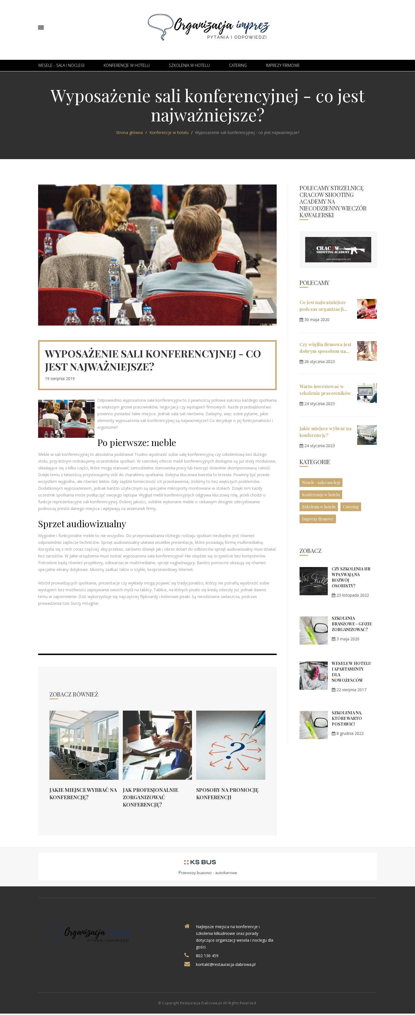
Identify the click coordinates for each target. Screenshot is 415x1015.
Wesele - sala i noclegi (61, 65)
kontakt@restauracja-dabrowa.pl (225, 964)
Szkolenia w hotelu (189, 65)
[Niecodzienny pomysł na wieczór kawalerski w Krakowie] (338, 249)
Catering (238, 65)
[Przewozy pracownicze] (207, 866)
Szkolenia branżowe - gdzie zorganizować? (352, 624)
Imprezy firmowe (283, 65)
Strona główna (129, 132)
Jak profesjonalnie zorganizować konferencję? (150, 797)
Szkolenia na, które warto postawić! (347, 718)
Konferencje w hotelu (127, 65)
